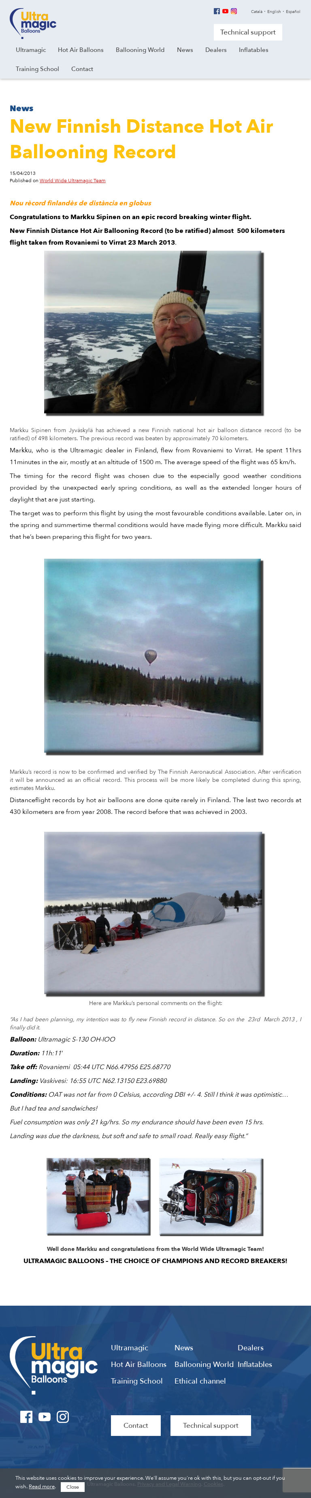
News (184, 1348)
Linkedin (242, 11)
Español (293, 12)
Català (256, 12)
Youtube (225, 11)
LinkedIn (81, 1417)
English (274, 12)
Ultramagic (33, 23)
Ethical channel (200, 1381)
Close (72, 1487)
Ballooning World (204, 1365)
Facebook (217, 11)
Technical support (248, 32)
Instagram (234, 11)
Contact (136, 1425)
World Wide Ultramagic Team (73, 180)
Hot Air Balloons (138, 1365)
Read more (42, 1486)
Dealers (251, 1348)
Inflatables (255, 1365)
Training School (137, 1381)
